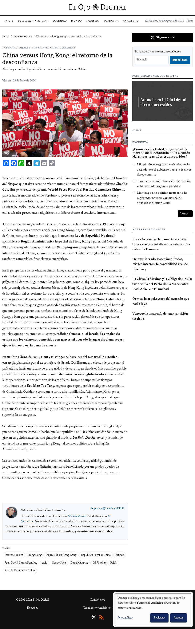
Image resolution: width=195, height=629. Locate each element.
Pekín (113, 563)
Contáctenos (97, 600)
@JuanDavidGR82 (113, 508)
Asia (44, 563)
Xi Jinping (99, 563)
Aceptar (178, 618)
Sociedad (60, 20)
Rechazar (159, 618)
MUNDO (76, 20)
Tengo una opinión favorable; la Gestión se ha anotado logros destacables (164, 184)
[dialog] (153, 609)
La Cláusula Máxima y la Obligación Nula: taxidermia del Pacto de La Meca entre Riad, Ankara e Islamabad (162, 284)
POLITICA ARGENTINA (33, 20)
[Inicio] (97, 7)
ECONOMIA (110, 20)
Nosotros (32, 608)
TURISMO (92, 20)
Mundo (119, 555)
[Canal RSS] (101, 617)
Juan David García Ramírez (21, 563)
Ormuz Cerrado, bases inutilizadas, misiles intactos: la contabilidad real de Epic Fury (160, 264)
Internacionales (22, 36)
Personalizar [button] (125, 618)
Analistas (130, 20)
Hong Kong (35, 555)
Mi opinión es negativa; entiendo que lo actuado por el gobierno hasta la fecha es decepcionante (164, 169)
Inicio (9, 20)
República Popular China (96, 555)
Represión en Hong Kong (61, 555)
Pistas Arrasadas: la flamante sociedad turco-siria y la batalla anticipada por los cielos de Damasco (161, 244)
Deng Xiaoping (79, 563)
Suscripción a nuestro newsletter (158, 51)
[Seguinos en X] (94, 617)
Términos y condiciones (97, 608)
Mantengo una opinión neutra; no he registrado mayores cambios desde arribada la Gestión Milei (162, 198)
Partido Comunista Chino (20, 570)
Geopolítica (59, 563)
